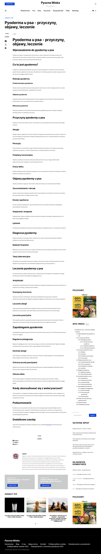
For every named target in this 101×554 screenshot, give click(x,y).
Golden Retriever (86, 470)
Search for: (76, 412)
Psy (33, 11)
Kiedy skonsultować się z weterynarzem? (85, 399)
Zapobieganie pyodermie (85, 386)
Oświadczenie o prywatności (79, 544)
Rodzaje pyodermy (86, 339)
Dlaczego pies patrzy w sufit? (84, 474)
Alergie (83, 352)
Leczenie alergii (85, 382)
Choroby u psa (9, 17)
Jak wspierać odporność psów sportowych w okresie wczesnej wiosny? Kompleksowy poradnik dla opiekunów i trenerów (83, 446)
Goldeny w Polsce (77, 470)
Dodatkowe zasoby (84, 404)
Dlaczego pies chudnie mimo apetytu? (86, 484)
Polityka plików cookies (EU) (17, 546)
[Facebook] (93, 10)
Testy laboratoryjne (86, 374)
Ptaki (68, 11)
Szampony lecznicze (86, 380)
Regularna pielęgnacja (87, 388)
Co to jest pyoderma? (84, 337)
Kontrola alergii (85, 390)
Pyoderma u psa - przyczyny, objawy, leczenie (85, 330)
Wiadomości (25, 11)
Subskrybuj (9, 544)
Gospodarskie (58, 11)
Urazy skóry (84, 358)
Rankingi (75, 11)
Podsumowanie (82, 402)
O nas (24, 544)
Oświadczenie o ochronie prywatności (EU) (47, 546)
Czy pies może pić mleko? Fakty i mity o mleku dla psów (14, 516)
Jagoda (24, 454)
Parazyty (83, 354)
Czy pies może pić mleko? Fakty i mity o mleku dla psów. (36, 516)
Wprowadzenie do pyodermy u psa (86, 335)
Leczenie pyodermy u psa (85, 376)
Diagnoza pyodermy (83, 370)
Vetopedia (48, 424)
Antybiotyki (84, 378)
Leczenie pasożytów (86, 384)
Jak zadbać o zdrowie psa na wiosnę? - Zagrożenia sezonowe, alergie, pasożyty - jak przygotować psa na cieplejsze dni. (58, 518)
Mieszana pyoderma (89, 348)
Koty (39, 11)
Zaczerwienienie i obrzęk (87, 362)
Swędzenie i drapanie (86, 366)
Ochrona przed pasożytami (85, 393)
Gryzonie (47, 11)
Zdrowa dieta (84, 396)
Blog (17, 544)
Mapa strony (33, 544)
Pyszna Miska (50, 2)
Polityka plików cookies (57, 544)
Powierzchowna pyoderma (88, 343)
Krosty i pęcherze (85, 364)
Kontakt (43, 544)
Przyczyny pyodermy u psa (85, 350)
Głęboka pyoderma (89, 346)
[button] (95, 10)
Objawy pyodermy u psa (84, 360)
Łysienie (83, 368)
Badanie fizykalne (86, 372)
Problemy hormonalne (87, 356)
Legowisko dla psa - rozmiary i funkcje (82, 428)
